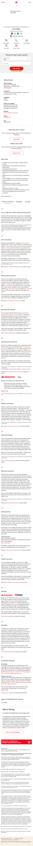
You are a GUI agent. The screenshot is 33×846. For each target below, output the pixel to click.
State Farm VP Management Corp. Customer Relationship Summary (15, 672)
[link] (27, 41)
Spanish (6, 100)
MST (12, 103)
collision (12, 246)
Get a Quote (16, 68)
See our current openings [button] (13, 732)
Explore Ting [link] (4, 391)
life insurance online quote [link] (13, 550)
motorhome (25, 313)
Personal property (25, 351)
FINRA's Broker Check (8, 671)
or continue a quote (16, 71)
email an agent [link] (8, 333)
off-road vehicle (18, 314)
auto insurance (24, 243)
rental (27, 246)
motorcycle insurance (14, 288)
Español (3, 2)
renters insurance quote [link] (13, 426)
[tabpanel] (16, 101)
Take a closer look (5, 542)
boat (11, 314)
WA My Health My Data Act (6, 838)
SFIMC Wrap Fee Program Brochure (16, 683)
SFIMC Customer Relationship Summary (16, 682)
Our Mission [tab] (19, 201)
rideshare (3, 247)
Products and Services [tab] (8, 201)
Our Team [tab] (27, 201)
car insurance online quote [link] (14, 266)
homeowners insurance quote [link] (14, 371)
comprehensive (20, 246)
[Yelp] (21, 33)
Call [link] (2, 333)
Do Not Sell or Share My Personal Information (10, 839)
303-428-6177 (7, 117)
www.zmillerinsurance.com (11, 112)
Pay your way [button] (16, 153)
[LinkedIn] (18, 33)
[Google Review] (15, 33)
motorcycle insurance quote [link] (14, 300)
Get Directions (7, 87)
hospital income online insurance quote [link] (17, 582)
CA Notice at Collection (18, 838)
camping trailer (5, 314)
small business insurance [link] (13, 502)
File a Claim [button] (16, 139)
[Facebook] (12, 33)
